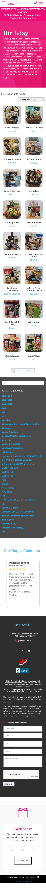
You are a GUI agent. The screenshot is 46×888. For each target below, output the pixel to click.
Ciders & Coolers (10, 432)
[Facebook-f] (16, 650)
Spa (3, 504)
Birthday (6, 420)
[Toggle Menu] (41, 3)
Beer (4, 416)
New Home (7, 492)
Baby (4, 412)
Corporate (6, 440)
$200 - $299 (7, 404)
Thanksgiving (8, 520)
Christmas (7, 428)
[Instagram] (23, 650)
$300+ (4, 408)
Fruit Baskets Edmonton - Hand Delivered (21, 456)
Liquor (5, 484)
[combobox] (23, 3)
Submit (8, 784)
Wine (4, 532)
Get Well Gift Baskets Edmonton (17, 460)
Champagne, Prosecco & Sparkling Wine (21, 424)
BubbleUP (33, 877)
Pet (3, 496)
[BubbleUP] (38, 877)
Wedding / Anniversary (12, 528)
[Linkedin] (29, 650)
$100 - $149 (7, 396)
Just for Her (7, 472)
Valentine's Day (9, 524)
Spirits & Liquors (10, 508)
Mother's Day (8, 488)
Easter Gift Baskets (11, 444)
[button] (44, 581)
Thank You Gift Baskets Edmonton (18, 516)
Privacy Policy (17, 881)
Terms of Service (28, 881)
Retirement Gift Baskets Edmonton (18, 500)
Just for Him (8, 476)
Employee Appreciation (13, 448)
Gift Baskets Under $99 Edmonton (18, 464)
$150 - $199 (7, 400)
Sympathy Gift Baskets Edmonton (18, 512)
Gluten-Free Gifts (10, 468)
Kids (4, 480)
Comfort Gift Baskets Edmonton (17, 436)
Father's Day (8, 452)
